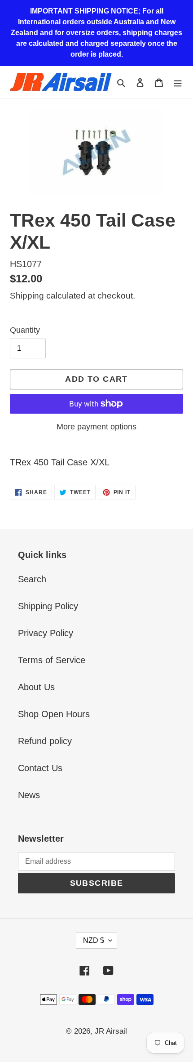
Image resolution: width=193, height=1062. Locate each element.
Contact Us (40, 768)
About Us (36, 687)
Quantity (25, 330)
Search (32, 579)
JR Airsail (111, 1031)
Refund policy (45, 741)
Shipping (27, 295)
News (29, 795)
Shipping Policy (48, 606)
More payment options (96, 426)
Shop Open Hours (54, 714)
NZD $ (93, 940)
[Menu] (177, 82)
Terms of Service (51, 660)
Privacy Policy (45, 633)
